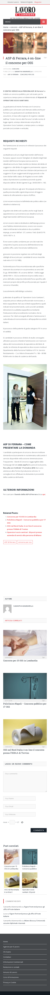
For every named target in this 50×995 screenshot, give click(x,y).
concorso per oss (27, 74)
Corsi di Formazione (11, 977)
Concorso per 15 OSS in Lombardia (21, 517)
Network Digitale (27, 2)
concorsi (13, 27)
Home (5, 27)
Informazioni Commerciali (13, 962)
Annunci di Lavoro (10, 972)
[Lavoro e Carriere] (25, 11)
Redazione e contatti (11, 967)
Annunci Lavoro (13, 2)
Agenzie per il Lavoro (11, 947)
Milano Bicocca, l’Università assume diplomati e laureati (24, 921)
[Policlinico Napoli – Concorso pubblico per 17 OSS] (25, 687)
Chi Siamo (7, 952)
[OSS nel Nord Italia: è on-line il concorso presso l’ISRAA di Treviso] (25, 733)
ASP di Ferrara (13, 74)
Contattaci (7, 957)
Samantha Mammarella (23, 71)
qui (43, 494)
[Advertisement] (25, 84)
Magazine (37, 2)
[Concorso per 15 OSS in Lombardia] (25, 644)
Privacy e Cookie (9, 982)
